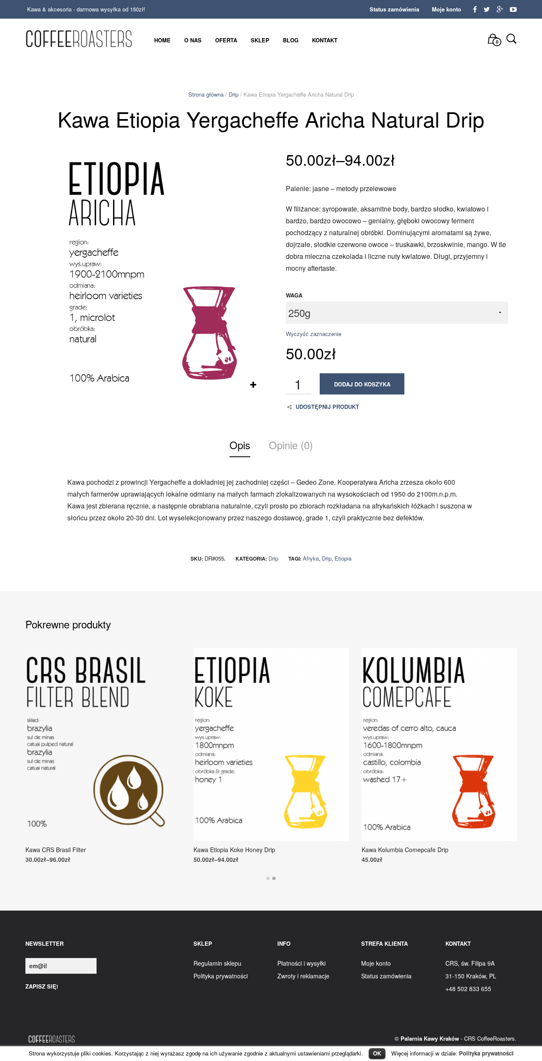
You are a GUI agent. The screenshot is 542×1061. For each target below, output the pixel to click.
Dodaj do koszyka (362, 384)
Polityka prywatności (486, 1053)
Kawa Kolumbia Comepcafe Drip (405, 849)
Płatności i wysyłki (301, 963)
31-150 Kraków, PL (470, 976)
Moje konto (446, 9)
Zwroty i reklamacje (303, 976)
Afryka (311, 558)
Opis (240, 444)
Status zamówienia (394, 9)
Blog (291, 40)
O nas (193, 40)
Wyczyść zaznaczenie (313, 333)
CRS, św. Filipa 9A (470, 963)
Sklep (260, 40)
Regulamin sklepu (217, 963)
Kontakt (324, 40)
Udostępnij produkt (327, 407)
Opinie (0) (291, 444)
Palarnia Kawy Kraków (430, 1038)
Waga (294, 295)
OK (377, 1053)
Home (162, 40)
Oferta (226, 40)
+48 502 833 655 (468, 988)
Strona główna (206, 94)
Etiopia (343, 558)
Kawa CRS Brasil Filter (55, 849)
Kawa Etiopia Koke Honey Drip (234, 849)
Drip (233, 94)
